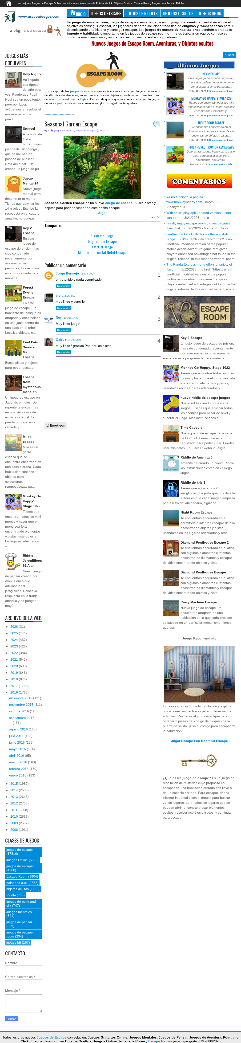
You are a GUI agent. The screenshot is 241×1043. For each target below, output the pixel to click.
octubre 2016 (19, 711)
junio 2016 (17, 742)
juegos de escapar (64, 130)
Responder (63, 286)
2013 (14, 797)
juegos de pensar (19, 922)
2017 (14, 686)
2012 (14, 803)
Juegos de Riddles (142, 13)
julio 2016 (16, 736)
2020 (14, 666)
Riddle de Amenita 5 (197, 457)
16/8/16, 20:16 (87, 274)
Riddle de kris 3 (193, 482)
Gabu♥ (61, 339)
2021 (14, 659)
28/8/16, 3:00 (74, 340)
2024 (14, 640)
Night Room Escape (211, 122)
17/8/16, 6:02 (68, 296)
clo (58, 295)
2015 (14, 783)
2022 (14, 653)
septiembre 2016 (21, 718)
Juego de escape (119, 203)
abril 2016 (17, 755)
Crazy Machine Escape (199, 602)
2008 (14, 829)
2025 (14, 633)
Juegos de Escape (106, 13)
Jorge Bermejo (67, 273)
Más (231, 91)
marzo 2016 (18, 762)
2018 (14, 679)
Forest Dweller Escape (29, 292)
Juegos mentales (19, 912)
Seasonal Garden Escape (70, 123)
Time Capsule (191, 427)
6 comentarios (217, 164)
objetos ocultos (17, 889)
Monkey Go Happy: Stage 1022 (32, 501)
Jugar (102, 213)
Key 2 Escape (211, 73)
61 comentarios (217, 115)
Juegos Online (17, 860)
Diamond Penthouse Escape (203, 572)
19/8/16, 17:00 (71, 318)
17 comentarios (217, 91)
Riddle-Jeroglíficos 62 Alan (32, 560)
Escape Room (16, 876)
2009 (14, 823)
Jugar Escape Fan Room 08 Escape (199, 741)
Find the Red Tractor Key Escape (211, 147)
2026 (14, 626)
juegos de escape (85, 130)
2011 (14, 810)
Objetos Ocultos (178, 13)
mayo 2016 (18, 749)
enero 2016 (18, 775)
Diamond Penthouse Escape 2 (205, 542)
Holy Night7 (32, 74)
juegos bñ (13, 942)
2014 (14, 790)
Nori (59, 317)
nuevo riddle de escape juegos (205, 398)
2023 (14, 646)
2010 (14, 816)
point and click (17, 883)
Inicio (81, 14)
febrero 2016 (19, 769)
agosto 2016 (19, 729)
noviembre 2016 (21, 704)
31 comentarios (217, 140)
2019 (14, 672)
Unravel (29, 128)
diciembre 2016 (21, 698)
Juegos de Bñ (210, 13)
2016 (14, 692)
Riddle (11, 895)
